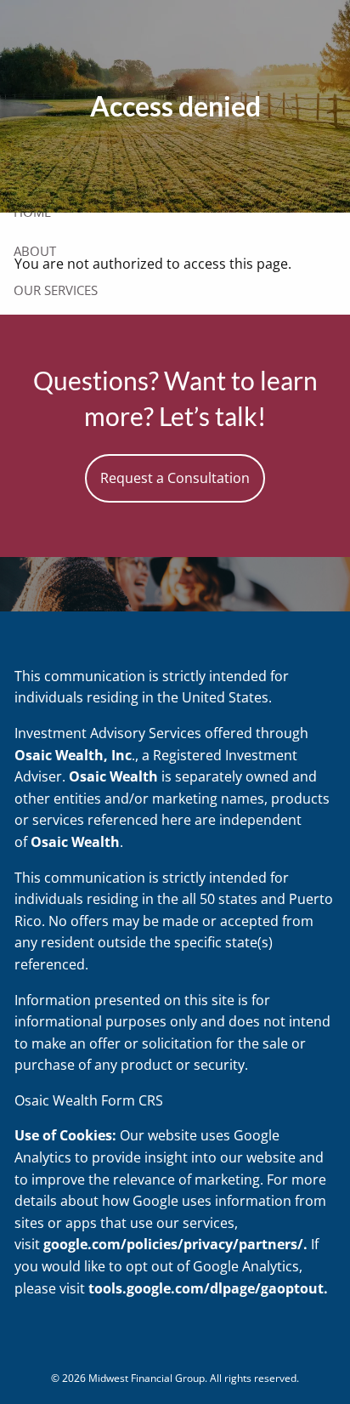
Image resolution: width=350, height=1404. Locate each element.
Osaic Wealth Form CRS (88, 1100)
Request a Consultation (175, 478)
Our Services (56, 289)
